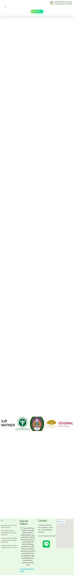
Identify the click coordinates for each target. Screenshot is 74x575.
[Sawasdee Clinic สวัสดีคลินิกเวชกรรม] (61, 3)
